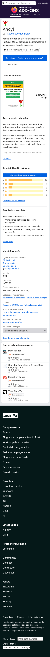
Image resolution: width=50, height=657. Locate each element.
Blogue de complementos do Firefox (23, 437)
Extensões (15, 14)
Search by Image (16, 377)
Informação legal (36, 617)
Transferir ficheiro (10, 64)
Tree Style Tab (15, 391)
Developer (8, 572)
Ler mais (7, 158)
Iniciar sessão (42, 3)
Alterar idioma (9, 639)
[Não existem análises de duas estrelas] (26, 191)
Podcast (7, 606)
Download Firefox (13, 486)
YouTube (7, 591)
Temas (26, 14)
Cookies (21, 617)
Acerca (7, 432)
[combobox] (19, 3)
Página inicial (9, 260)
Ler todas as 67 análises (14, 200)
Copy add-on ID (12, 269)
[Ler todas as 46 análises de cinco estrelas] (26, 180)
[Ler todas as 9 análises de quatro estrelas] (26, 184)
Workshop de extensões (16, 442)
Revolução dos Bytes (19, 33)
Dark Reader (14, 350)
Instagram (8, 586)
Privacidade (8, 617)
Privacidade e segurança (14, 298)
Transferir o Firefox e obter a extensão (25, 58)
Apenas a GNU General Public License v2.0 (22, 305)
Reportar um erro (12, 467)
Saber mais (8, 241)
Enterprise (8, 548)
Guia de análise (11, 472)
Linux (6, 510)
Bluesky (7, 601)
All (4, 515)
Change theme (9, 644)
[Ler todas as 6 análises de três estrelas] (26, 187)
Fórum (6, 462)
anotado (18, 622)
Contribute (9, 567)
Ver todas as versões (12, 322)
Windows (8, 491)
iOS (5, 501)
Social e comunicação (37, 298)
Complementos (11, 427)
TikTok (6, 596)
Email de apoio (9, 266)
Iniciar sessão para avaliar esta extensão (25, 175)
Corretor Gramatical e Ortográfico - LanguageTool (26, 366)
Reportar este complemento (16, 338)
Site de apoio (9, 263)
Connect (7, 562)
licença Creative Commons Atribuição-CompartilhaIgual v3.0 (23, 628)
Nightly (7, 529)
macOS (7, 496)
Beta (5, 534)
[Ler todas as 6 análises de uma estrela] (26, 195)
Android (7, 505)
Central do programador (16, 447)
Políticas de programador (17, 452)
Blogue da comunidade (15, 457)
